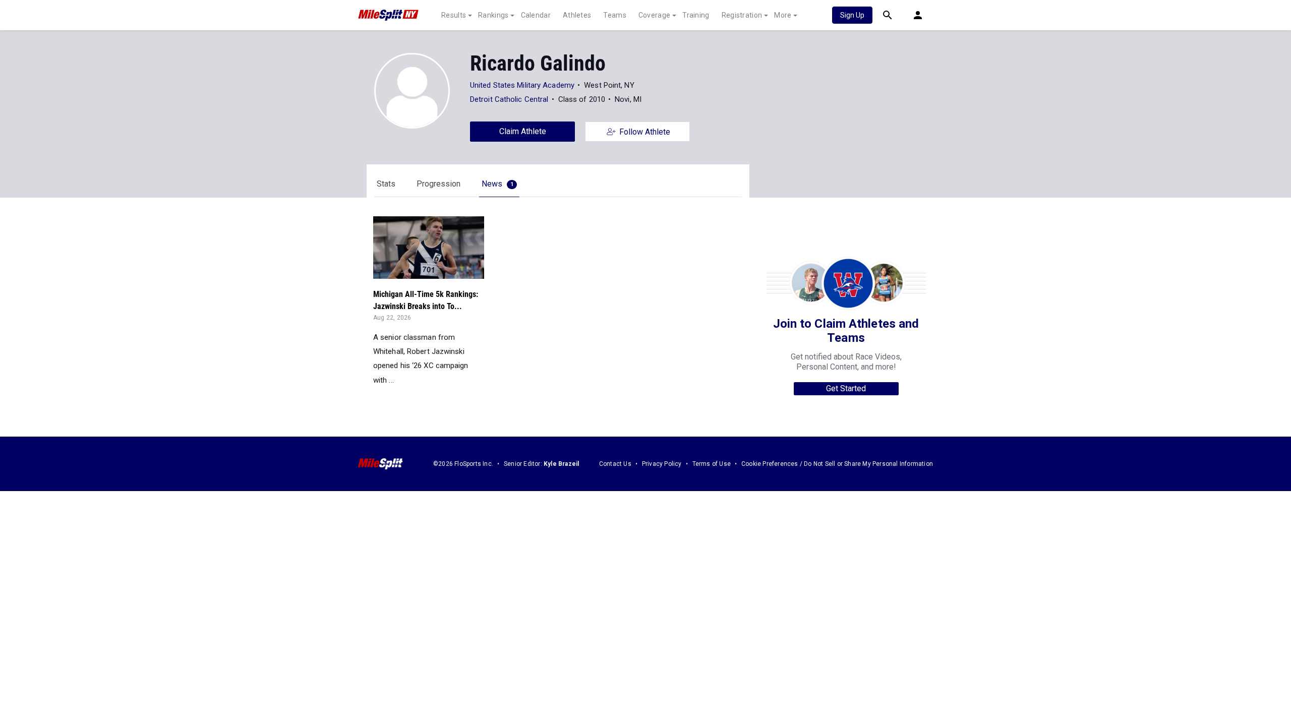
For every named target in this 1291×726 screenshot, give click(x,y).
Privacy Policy (662, 463)
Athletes (577, 15)
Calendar (536, 15)
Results (453, 15)
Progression (438, 184)
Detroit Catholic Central (509, 99)
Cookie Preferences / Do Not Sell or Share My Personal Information (837, 463)
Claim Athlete (522, 131)
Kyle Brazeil (561, 463)
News (497, 184)
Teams (614, 15)
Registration (742, 15)
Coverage (654, 15)
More (782, 15)
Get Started (846, 388)
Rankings (493, 15)
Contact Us (615, 463)
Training (695, 15)
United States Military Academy (522, 85)
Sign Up (852, 15)
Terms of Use (711, 463)
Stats (386, 184)
